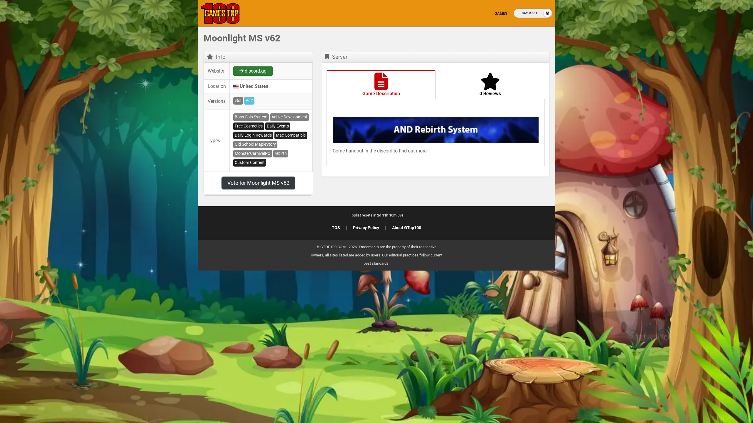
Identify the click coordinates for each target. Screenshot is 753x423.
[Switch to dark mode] (533, 13)
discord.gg (255, 71)
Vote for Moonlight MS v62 (258, 183)
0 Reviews (490, 93)
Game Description (381, 93)
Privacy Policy (366, 227)
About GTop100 (406, 227)
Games (500, 13)
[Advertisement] (659, 123)
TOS (336, 227)
